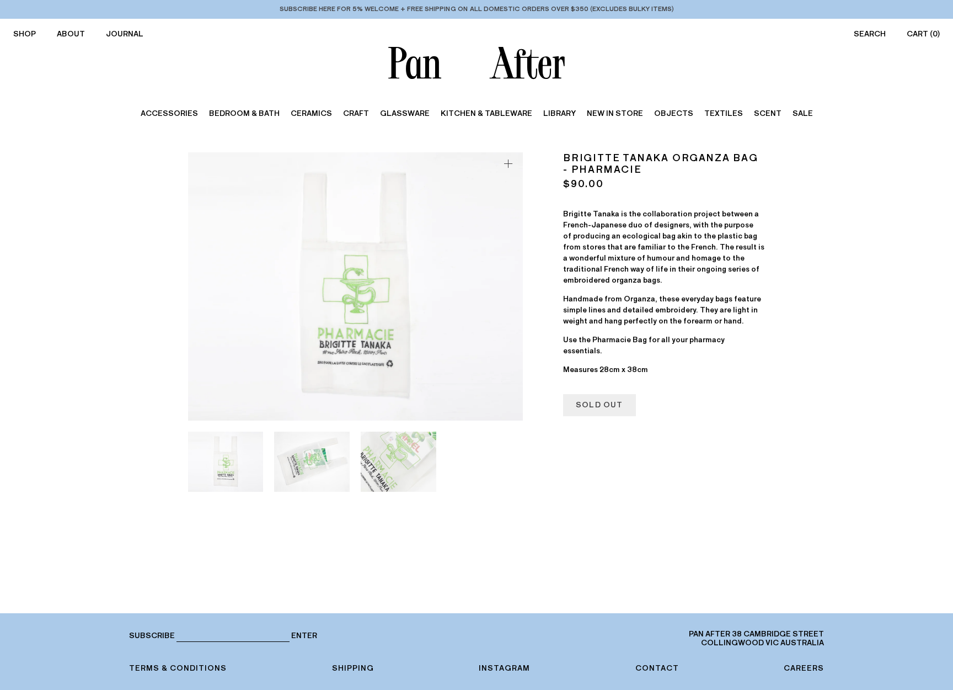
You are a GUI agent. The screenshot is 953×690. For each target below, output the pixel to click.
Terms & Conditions (178, 668)
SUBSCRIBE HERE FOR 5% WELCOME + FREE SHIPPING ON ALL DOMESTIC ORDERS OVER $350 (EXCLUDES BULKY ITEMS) (477, 9)
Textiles (723, 113)
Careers (804, 668)
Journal (124, 34)
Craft (356, 113)
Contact (657, 668)
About (71, 34)
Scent (767, 113)
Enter (304, 635)
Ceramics (311, 113)
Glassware (405, 113)
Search (870, 34)
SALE (803, 113)
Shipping (353, 668)
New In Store (615, 113)
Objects (673, 113)
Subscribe (152, 635)
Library (559, 113)
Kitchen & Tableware (486, 113)
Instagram (504, 668)
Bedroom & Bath (244, 113)
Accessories (169, 113)
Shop (24, 34)
